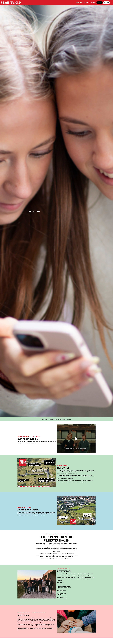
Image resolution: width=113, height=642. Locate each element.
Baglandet (51, 419)
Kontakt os (106, 2)
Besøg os (93, 2)
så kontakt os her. (24, 629)
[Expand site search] (111, 2)
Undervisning (79, 2)
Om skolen (86, 2)
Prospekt (68, 419)
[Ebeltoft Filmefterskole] (11, 2)
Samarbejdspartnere (60, 419)
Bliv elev (99, 2)
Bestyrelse (45, 419)
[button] (76, 438)
